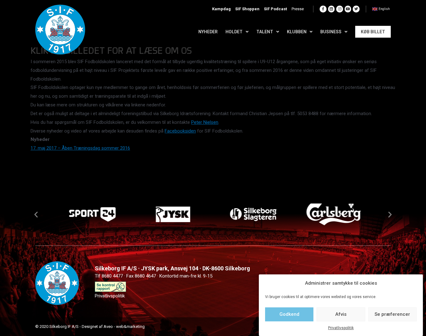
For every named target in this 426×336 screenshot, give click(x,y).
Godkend (289, 314)
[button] (36, 214)
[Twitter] (356, 9)
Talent (264, 31)
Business (330, 31)
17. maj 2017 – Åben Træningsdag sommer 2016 (80, 148)
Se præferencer (392, 314)
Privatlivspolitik (341, 328)
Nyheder (208, 31)
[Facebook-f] (323, 9)
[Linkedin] (331, 9)
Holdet (234, 31)
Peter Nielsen (204, 122)
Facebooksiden (180, 131)
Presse (298, 9)
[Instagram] (339, 9)
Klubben (297, 31)
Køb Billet (373, 31)
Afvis (340, 314)
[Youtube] (348, 9)
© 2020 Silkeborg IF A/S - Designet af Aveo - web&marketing (90, 326)
